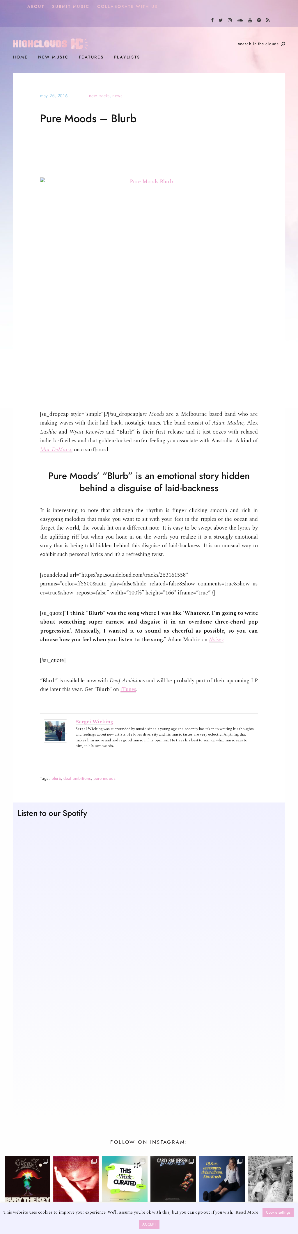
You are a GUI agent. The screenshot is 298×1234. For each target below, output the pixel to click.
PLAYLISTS (127, 57)
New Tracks (99, 96)
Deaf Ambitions (77, 778)
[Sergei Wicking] (55, 730)
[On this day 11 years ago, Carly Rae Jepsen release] (173, 1179)
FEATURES (91, 57)
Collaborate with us (127, 6)
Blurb (56, 778)
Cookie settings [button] (278, 1212)
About (36, 6)
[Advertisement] (149, 1056)
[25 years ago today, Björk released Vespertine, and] (270, 1179)
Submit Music (70, 6)
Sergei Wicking (94, 722)
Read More (246, 1212)
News (117, 96)
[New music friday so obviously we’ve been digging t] (125, 1179)
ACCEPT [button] (149, 1224)
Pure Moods (104, 778)
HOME (20, 57)
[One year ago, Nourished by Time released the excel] (76, 1179)
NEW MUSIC (53, 57)
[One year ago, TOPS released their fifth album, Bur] (27, 1179)
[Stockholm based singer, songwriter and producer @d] (222, 1179)
